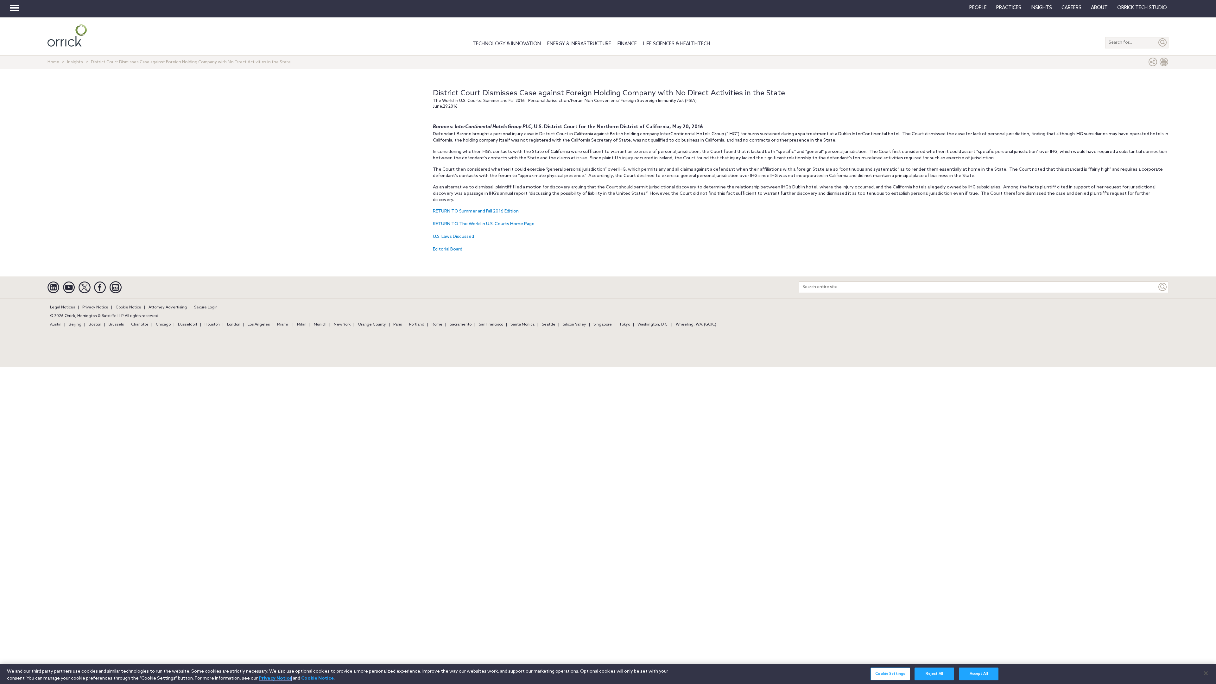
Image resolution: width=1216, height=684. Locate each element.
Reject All (934, 674)
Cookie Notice (128, 307)
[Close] (1206, 673)
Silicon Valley (574, 324)
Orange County (372, 324)
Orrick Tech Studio (1142, 8)
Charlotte (140, 324)
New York (342, 324)
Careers (1071, 8)
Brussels (116, 324)
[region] (608, 674)
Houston (212, 324)
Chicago (163, 324)
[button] (1153, 63)
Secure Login (206, 307)
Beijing (75, 324)
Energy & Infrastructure (579, 44)
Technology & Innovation (506, 44)
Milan (302, 324)
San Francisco (491, 324)
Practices (1008, 8)
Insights (75, 62)
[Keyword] (1162, 287)
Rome (437, 324)
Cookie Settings (890, 674)
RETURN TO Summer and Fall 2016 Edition (476, 211)
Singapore (602, 324)
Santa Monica (522, 324)
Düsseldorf (187, 324)
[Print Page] (1164, 63)
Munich (320, 324)
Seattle (548, 324)
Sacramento (461, 324)
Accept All (979, 674)
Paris (397, 324)
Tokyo (624, 324)
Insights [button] (1041, 8)
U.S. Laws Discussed (453, 236)
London (233, 324)
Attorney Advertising (168, 307)
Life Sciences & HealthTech (676, 44)
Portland (416, 324)
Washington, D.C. (652, 324)
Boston (95, 324)
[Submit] (1162, 42)
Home (53, 62)
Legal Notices (62, 307)
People (978, 8)
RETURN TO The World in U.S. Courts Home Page (484, 224)
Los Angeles (259, 324)
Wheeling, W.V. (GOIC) (696, 324)
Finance (627, 44)
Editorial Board (447, 249)
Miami (282, 324)
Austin (55, 324)
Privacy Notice (95, 307)
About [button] (1099, 8)
